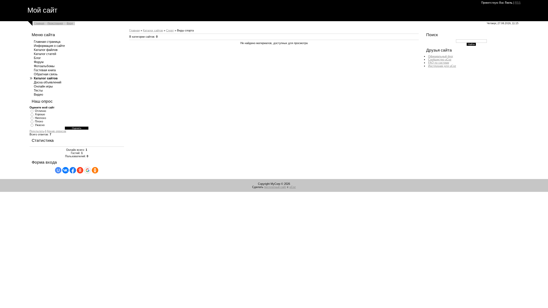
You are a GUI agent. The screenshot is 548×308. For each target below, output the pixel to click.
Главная (39, 23)
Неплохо (40, 118)
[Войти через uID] (58, 170)
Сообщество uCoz (439, 59)
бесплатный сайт (275, 187)
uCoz (292, 187)
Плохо (39, 121)
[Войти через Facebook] (73, 170)
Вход (70, 23)
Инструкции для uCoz (442, 66)
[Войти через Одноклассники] (95, 170)
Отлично (40, 111)
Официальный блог (440, 56)
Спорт (170, 30)
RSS (518, 2)
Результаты (37, 131)
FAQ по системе (438, 62)
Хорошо (40, 114)
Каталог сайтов (153, 30)
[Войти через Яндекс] (80, 170)
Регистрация (55, 23)
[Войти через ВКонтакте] (65, 170)
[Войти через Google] (87, 170)
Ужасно (40, 125)
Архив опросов (56, 131)
